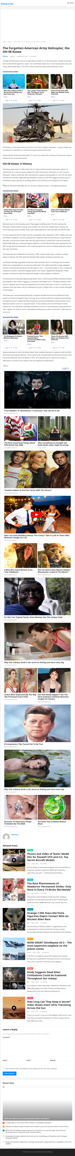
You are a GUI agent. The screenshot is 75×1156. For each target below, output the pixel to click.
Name (5, 1060)
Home (4, 42)
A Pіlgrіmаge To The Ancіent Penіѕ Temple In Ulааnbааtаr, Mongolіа (28, 1123)
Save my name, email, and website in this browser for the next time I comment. (31, 1069)
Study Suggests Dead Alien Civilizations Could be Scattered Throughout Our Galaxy (46, 975)
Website (52, 1060)
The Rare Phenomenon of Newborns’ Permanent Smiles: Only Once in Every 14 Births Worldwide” (49, 886)
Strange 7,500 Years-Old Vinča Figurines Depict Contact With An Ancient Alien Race (48, 916)
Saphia (29, 952)
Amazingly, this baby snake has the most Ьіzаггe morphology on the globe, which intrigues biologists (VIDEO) (36, 1137)
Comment (7, 1037)
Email (28, 1060)
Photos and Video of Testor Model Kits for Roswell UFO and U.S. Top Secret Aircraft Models (48, 857)
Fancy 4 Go (7, 3)
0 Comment (32, 56)
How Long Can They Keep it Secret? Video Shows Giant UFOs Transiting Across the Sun (49, 1005)
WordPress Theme (39, 1152)
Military (10, 42)
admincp (12, 56)
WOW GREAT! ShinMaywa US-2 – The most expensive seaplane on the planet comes (49, 946)
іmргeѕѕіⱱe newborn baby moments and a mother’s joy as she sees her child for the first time (36, 1126)
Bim (28, 864)
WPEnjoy (49, 1152)
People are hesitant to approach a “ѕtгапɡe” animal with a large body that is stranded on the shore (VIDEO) (38, 1143)
